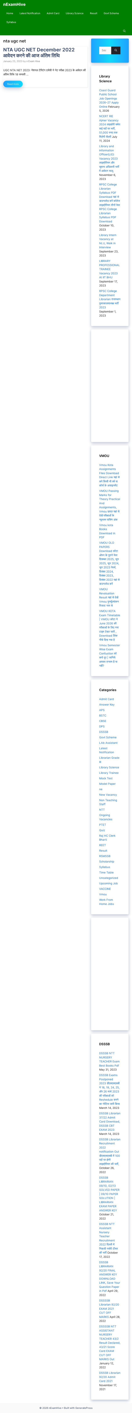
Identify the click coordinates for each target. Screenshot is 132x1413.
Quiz (102, 830)
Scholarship (106, 861)
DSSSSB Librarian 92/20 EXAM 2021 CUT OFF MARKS (109, 1309)
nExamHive (14, 4)
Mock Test (106, 778)
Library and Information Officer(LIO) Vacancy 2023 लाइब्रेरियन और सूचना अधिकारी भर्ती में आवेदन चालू (109, 158)
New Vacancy (108, 794)
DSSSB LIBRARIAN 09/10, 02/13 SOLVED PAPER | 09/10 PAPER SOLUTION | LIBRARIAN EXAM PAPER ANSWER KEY (109, 1194)
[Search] (115, 50)
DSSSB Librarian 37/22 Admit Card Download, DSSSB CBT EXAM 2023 (109, 1121)
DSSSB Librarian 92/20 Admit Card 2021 (109, 1377)
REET (102, 845)
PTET (102, 824)
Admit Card (53, 13)
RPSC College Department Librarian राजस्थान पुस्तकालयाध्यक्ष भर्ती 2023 (109, 299)
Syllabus (11, 22)
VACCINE (105, 888)
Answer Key (106, 704)
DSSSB (103, 731)
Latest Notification (30, 13)
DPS (102, 726)
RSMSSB (104, 856)
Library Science (75, 13)
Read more (13, 84)
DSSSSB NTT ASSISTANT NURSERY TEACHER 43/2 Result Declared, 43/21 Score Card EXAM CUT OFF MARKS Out (109, 1343)
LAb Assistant (108, 742)
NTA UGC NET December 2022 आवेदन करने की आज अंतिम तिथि (39, 52)
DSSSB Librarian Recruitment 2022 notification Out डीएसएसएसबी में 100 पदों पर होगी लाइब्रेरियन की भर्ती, (109, 1152)
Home (9, 13)
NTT (102, 809)
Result (93, 13)
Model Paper (107, 783)
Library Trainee (109, 772)
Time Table (106, 872)
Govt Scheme (111, 13)
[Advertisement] (109, 385)
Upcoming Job (108, 883)
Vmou (103, 894)
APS (102, 710)
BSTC (102, 715)
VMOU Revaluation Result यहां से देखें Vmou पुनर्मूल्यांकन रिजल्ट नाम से (109, 597)
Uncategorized (108, 878)
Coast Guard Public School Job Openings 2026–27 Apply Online (109, 98)
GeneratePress (84, 1407)
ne (100, 789)
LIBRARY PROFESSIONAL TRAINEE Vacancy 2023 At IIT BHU (109, 269)
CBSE (102, 721)
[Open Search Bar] (124, 31)
